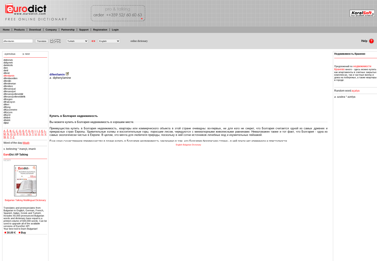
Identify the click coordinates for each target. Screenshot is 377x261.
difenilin (7, 81)
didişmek (8, 62)
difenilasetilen (10, 78)
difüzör (7, 115)
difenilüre (8, 86)
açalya (356, 90)
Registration (100, 29)
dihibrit (6, 117)
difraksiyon (9, 102)
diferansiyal (9, 88)
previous (10, 54)
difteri (6, 104)
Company (51, 29)
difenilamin (8, 75)
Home (6, 29)
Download (35, 29)
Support (84, 29)
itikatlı (26, 142)
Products (19, 29)
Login (115, 29)
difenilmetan (9, 83)
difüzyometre (10, 109)
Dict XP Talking (15, 154)
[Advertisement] (188, 58)
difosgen (7, 99)
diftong (6, 107)
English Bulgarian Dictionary (188, 145)
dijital (6, 122)
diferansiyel (9, 91)
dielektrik (8, 65)
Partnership (68, 29)
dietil (5, 70)
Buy (23, 232)
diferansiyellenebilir (13, 94)
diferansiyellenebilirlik (14, 96)
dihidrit (6, 120)
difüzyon (7, 112)
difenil (6, 73)
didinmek (8, 60)
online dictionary (139, 41)
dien (5, 68)
